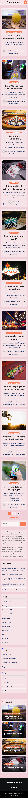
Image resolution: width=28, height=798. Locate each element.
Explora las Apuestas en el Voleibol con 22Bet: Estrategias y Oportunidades (14, 441)
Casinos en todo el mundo (14, 32)
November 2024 (7, 614)
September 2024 (7, 622)
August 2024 (6, 626)
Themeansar (14, 796)
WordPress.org (6, 691)
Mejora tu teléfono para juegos (14, 488)
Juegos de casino (14, 383)
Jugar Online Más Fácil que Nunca (14, 87)
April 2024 (5, 643)
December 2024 (7, 610)
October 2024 (6, 618)
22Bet (8, 545)
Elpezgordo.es (14, 2)
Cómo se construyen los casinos (14, 288)
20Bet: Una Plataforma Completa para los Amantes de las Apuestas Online (14, 40)
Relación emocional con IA (14, 238)
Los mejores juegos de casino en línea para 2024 (14, 389)
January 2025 (6, 606)
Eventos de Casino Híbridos (14, 338)
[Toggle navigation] (2, 2)
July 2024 (5, 630)
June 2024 (5, 634)
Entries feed (5, 683)
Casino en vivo (14, 82)
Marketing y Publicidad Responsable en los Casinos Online (14, 140)
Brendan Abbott (10, 51)
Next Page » (14, 517)
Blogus (22, 793)
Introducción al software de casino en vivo (14, 188)
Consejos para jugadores (14, 132)
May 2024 (5, 638)
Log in (4, 678)
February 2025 (6, 602)
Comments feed (7, 687)
